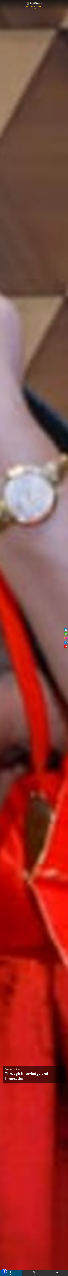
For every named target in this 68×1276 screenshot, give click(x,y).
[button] (4, 1271)
